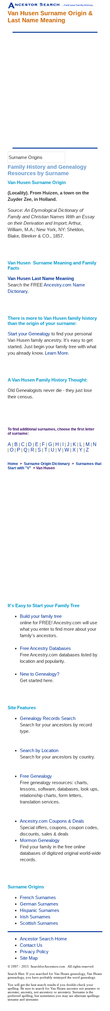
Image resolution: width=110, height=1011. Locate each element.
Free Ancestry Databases (45, 648)
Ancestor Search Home (43, 938)
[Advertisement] (55, 90)
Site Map (29, 958)
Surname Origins (25, 157)
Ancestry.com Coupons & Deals (52, 821)
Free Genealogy (36, 776)
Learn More (56, 353)
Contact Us (31, 945)
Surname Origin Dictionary (47, 464)
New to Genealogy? (39, 674)
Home (13, 464)
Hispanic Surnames (39, 910)
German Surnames (39, 903)
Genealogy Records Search (47, 718)
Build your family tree (41, 616)
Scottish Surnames (39, 923)
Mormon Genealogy (40, 840)
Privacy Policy (34, 951)
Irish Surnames (35, 916)
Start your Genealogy (29, 333)
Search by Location (39, 750)
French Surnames (38, 897)
